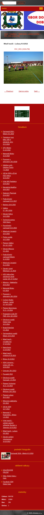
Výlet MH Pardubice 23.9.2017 (10, 183)
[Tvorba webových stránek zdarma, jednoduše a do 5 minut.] (41, 513)
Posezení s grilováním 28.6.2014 (10, 295)
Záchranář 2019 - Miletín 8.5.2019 (8, 133)
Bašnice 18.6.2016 (9, 205)
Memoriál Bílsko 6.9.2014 (8, 289)
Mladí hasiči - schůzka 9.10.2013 (9, 354)
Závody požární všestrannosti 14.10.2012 (8, 439)
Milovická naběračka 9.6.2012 (10, 402)
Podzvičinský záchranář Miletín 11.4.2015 (9, 257)
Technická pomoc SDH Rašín (9, 221)
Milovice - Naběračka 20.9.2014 (10, 284)
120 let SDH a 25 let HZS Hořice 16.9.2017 (10, 175)
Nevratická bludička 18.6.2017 (9, 188)
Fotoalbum (13, 34)
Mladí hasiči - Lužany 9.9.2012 (29, 34)
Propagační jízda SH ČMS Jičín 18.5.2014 (10, 315)
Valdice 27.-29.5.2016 (7, 209)
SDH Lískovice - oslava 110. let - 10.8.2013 (8, 365)
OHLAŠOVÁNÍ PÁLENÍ (8, 471)
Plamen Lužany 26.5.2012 (8, 396)
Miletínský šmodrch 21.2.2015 (9, 264)
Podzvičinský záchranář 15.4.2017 (10, 200)
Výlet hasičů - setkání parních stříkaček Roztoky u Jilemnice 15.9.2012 (10, 424)
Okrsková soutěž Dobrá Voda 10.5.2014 (9, 322)
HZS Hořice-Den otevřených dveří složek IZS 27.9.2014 (10, 276)
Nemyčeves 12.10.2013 (7, 349)
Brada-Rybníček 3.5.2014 (8, 329)
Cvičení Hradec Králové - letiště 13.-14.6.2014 (8, 302)
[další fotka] (37, 68)
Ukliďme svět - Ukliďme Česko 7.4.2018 (8, 167)
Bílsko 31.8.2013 (8, 359)
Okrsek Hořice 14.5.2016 (8, 215)
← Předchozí (8, 91)
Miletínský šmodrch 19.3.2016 (9, 232)
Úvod (6, 34)
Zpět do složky (24, 91)
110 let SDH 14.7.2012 (7, 408)
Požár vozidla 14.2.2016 (7, 238)
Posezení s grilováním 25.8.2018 (10, 161)
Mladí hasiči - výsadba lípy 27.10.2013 (7, 341)
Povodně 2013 (8, 374)
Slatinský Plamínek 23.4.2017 (9, 194)
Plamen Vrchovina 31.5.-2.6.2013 (9, 385)
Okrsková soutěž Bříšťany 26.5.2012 (9, 390)
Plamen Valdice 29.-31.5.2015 (8, 244)
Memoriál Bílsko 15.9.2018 (8, 155)
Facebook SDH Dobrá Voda (8, 483)
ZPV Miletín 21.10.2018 (7, 149)
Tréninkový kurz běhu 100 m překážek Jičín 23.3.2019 (8, 141)
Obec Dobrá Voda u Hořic (9, 477)
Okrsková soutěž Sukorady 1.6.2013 (9, 379)
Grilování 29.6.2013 (9, 371)
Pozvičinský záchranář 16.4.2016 (10, 227)
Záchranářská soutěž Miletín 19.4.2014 (10, 335)
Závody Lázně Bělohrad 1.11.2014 (9, 270)
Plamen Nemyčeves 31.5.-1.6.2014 (10, 309)
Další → (37, 91)
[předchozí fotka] (7, 68)
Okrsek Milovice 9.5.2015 (8, 250)
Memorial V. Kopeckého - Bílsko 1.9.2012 (9, 415)
